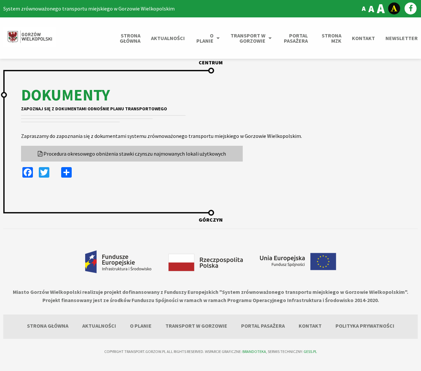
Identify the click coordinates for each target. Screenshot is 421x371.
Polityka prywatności (364, 325)
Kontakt (363, 38)
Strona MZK (331, 38)
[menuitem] (127, 38)
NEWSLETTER (401, 38)
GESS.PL (310, 351)
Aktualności (168, 38)
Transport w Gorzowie (248, 38)
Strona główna (130, 38)
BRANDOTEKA (254, 351)
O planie (204, 38)
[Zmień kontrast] (394, 9)
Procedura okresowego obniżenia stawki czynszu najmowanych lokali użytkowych (134, 153)
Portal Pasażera (296, 38)
